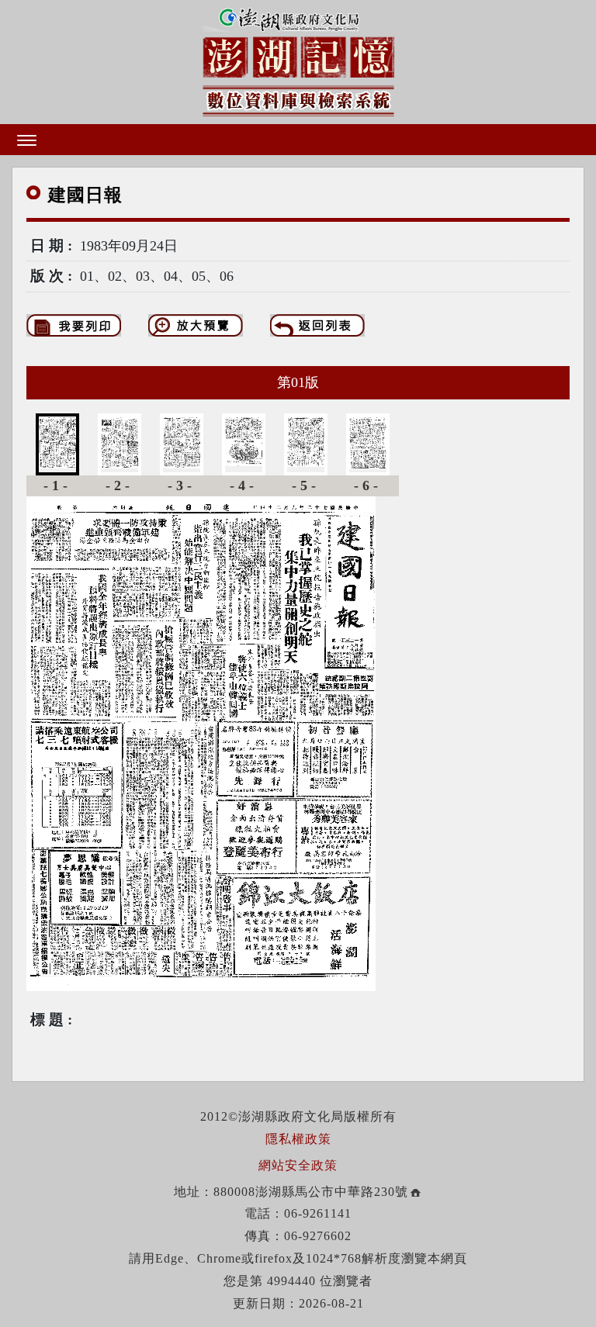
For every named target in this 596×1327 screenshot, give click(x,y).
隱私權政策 (298, 1139)
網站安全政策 (298, 1165)
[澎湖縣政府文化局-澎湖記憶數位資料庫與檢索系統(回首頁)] (298, 59)
